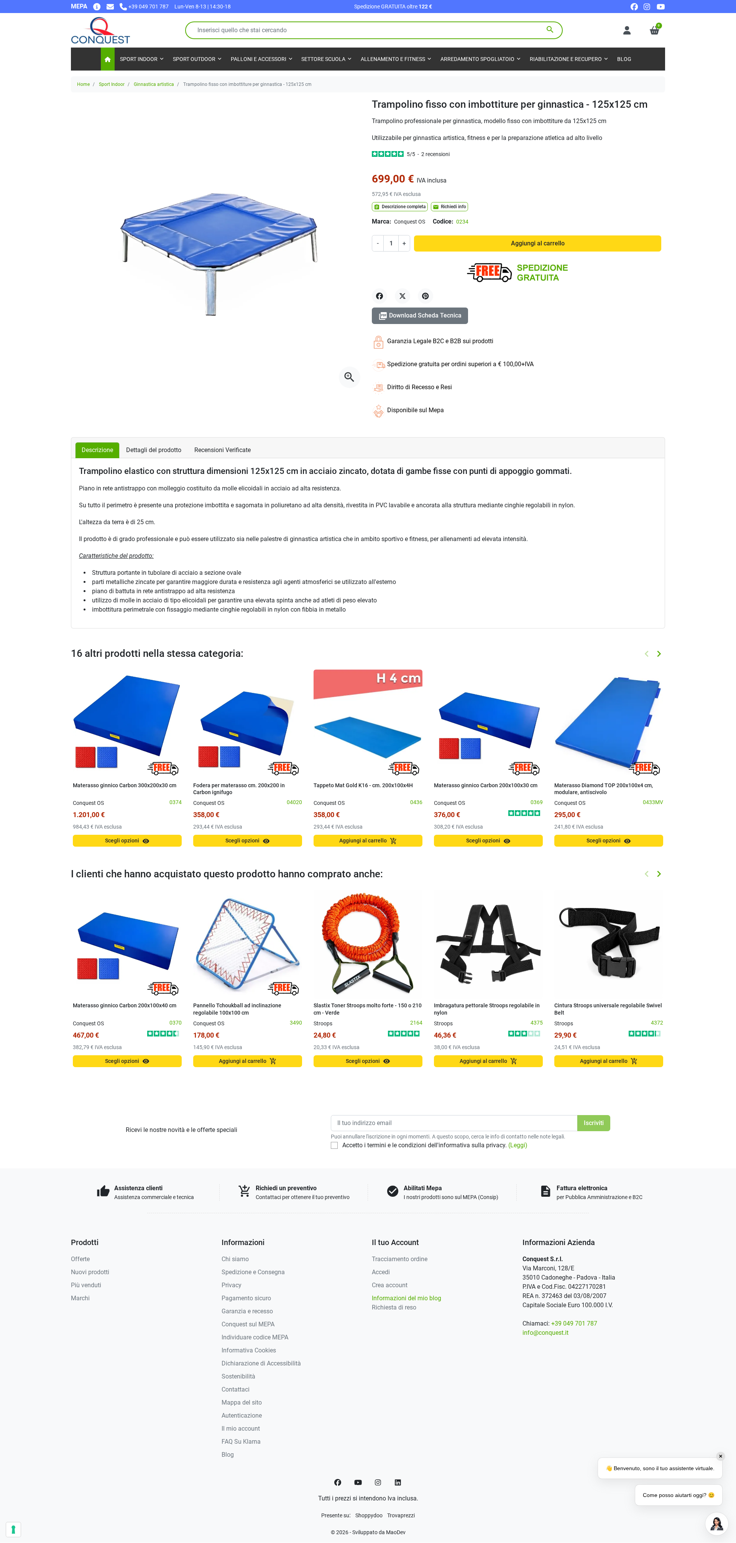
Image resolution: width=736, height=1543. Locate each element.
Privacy (232, 1285)
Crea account (389, 1285)
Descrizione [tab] (97, 450)
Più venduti (86, 1285)
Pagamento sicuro (246, 1298)
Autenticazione (242, 1415)
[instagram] (647, 6)
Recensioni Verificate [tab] (222, 450)
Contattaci (236, 1389)
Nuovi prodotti (90, 1272)
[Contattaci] (110, 6)
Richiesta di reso (394, 1307)
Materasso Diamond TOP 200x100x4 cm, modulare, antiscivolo (603, 789)
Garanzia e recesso (247, 1311)
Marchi (80, 1298)
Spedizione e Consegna (253, 1272)
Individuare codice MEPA (255, 1337)
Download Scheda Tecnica (420, 316)
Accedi (381, 1272)
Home (83, 84)
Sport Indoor (112, 84)
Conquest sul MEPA (248, 1324)
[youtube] (661, 6)
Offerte (80, 1259)
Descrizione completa (400, 207)
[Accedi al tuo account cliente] (627, 30)
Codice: (443, 221)
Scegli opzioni (127, 841)
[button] (654, 30)
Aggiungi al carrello (538, 243)
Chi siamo (235, 1259)
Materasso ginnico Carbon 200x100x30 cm (485, 785)
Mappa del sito (242, 1402)
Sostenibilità (238, 1376)
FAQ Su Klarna (241, 1441)
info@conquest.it (545, 1332)
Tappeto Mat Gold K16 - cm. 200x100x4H (363, 785)
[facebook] (634, 6)
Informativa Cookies (249, 1350)
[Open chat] (716, 1523)
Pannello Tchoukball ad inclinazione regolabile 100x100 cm (237, 1009)
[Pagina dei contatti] (96, 6)
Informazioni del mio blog (406, 1298)
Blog (228, 1454)
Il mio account (241, 1428)
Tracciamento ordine (399, 1259)
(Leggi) (517, 1145)
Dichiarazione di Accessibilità (261, 1363)
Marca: (381, 221)
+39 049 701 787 (574, 1323)
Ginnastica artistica (154, 84)
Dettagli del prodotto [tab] (153, 450)
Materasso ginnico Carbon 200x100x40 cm (124, 1005)
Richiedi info (449, 207)
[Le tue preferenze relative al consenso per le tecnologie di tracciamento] (13, 1529)
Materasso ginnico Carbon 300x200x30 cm (124, 785)
